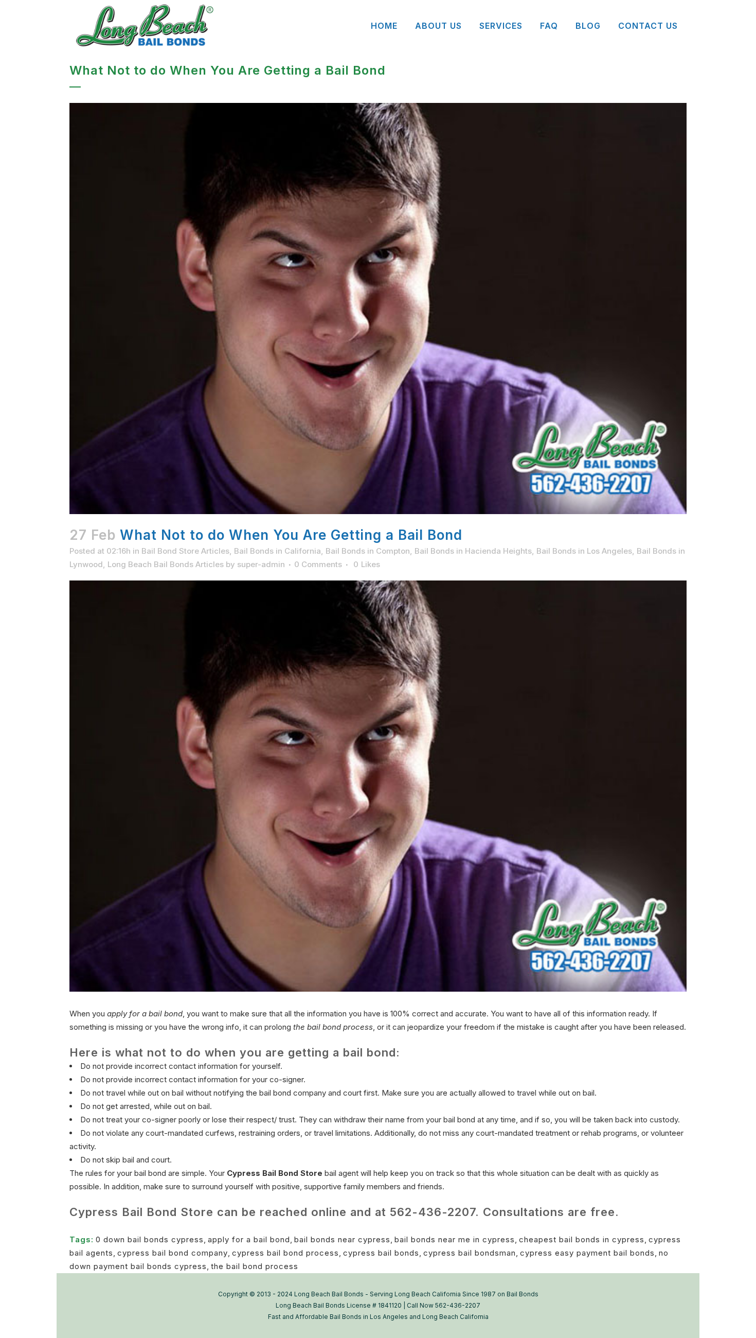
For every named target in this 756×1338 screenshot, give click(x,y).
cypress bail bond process (285, 1253)
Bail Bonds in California (277, 551)
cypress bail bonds (381, 1253)
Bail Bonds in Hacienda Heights (473, 551)
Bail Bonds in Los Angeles (584, 551)
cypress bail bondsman (469, 1253)
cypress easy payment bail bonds (587, 1253)
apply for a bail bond (249, 1239)
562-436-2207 (432, 1212)
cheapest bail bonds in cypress (581, 1239)
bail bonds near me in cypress (454, 1239)
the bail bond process (254, 1266)
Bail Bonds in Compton (368, 551)
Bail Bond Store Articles (185, 551)
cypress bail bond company (172, 1253)
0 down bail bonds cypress (150, 1239)
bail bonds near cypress (342, 1239)
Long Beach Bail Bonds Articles (165, 564)
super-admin (261, 564)
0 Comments (318, 564)
